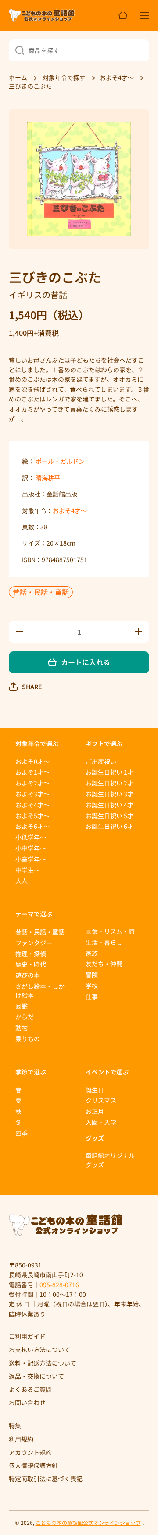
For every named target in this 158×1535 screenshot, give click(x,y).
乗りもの (27, 1038)
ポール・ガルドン (60, 461)
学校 (92, 985)
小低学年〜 (30, 837)
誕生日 (95, 1089)
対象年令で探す (64, 77)
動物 (21, 1027)
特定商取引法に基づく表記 (46, 1478)
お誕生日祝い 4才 (109, 804)
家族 (92, 953)
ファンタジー (33, 942)
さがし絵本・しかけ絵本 (40, 991)
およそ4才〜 (70, 510)
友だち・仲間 (104, 963)
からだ (24, 1016)
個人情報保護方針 (33, 1465)
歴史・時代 (30, 964)
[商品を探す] (16, 50)
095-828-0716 (59, 1284)
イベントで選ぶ (107, 1071)
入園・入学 (101, 1122)
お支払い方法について (39, 1349)
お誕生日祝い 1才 (109, 772)
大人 (21, 880)
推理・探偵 (30, 953)
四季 (21, 1133)
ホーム (18, 77)
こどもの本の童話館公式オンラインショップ (88, 1522)
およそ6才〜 (32, 826)
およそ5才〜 (32, 815)
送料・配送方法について (42, 1363)
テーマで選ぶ (33, 913)
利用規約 (21, 1439)
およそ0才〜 (32, 761)
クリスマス (101, 1100)
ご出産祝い (101, 761)
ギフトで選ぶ (104, 743)
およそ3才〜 (32, 793)
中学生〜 (27, 870)
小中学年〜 (30, 848)
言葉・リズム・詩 (110, 931)
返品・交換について (36, 1376)
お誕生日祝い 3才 (109, 793)
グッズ (95, 1138)
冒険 (92, 974)
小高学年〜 (30, 859)
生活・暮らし (104, 942)
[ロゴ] (42, 15)
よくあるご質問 (30, 1389)
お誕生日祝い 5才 (109, 815)
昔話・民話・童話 (41, 592)
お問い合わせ (27, 1402)
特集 (15, 1425)
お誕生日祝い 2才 (109, 782)
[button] (25, 686)
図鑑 (21, 1006)
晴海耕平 (48, 477)
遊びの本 (27, 975)
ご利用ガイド (27, 1336)
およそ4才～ (117, 77)
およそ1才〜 (32, 772)
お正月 (95, 1111)
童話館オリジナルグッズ (110, 1160)
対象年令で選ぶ (36, 743)
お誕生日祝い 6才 (109, 826)
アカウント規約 (30, 1452)
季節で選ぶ (30, 1071)
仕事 (92, 996)
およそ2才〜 (32, 782)
